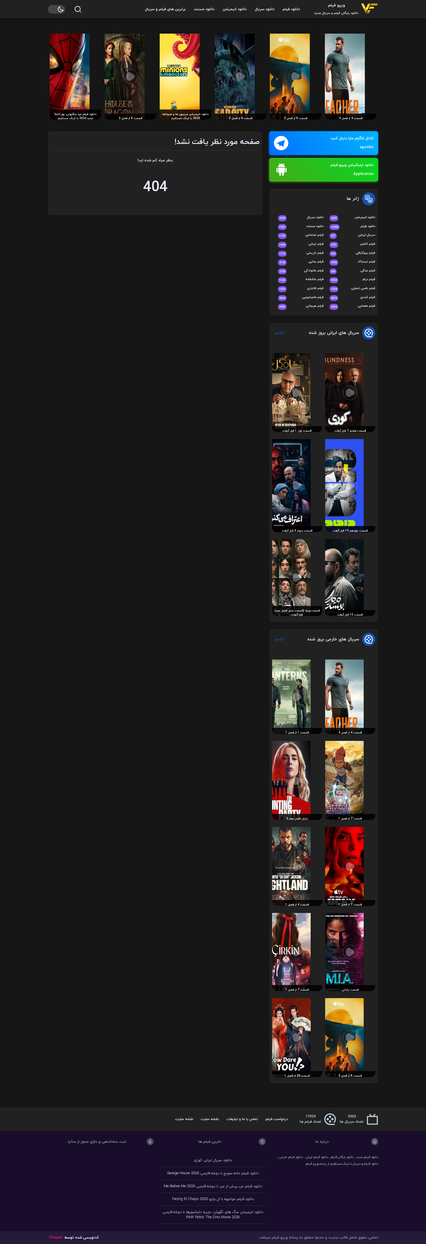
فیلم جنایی (301, 262)
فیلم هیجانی (301, 306)
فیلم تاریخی (301, 253)
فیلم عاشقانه (301, 279)
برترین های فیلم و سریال (165, 9)
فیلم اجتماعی (301, 235)
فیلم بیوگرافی (353, 253)
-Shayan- (55, 1237)
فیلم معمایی (353, 306)
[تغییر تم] (56, 9)
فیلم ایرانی (301, 244)
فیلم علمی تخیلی (353, 288)
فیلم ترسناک (353, 262)
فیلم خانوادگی (301, 270)
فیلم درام (353, 279)
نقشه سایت (210, 1119)
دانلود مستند (204, 9)
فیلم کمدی (353, 297)
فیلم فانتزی (301, 288)
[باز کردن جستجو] (78, 9)
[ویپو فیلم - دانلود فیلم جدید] (369, 9)
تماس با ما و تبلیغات (242, 1119)
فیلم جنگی (353, 270)
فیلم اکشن (353, 244)
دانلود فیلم (291, 9)
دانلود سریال (264, 9)
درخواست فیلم (276, 1119)
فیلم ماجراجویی (301, 297)
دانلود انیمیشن (235, 9)
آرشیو (280, 332)
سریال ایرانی (353, 235)
